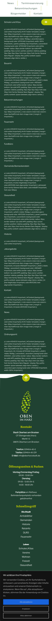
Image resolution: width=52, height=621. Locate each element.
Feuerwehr (26, 536)
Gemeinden (26, 520)
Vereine (26, 552)
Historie (26, 524)
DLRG (26, 532)
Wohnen (26, 556)
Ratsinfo (26, 528)
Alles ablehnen (26, 615)
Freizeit (26, 560)
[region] (26, 596)
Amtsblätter (26, 515)
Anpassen (26, 609)
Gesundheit (26, 565)
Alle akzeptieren (26, 602)
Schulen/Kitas (26, 548)
